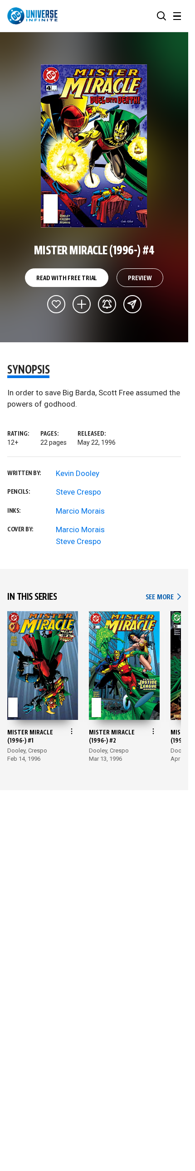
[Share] (132, 304)
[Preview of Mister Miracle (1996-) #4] (94, 146)
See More (163, 597)
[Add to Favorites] (56, 304)
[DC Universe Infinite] (32, 16)
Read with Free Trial (66, 278)
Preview (140, 278)
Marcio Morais (80, 510)
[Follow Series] (107, 304)
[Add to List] (82, 304)
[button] (161, 15)
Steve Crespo (78, 491)
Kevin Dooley (77, 473)
